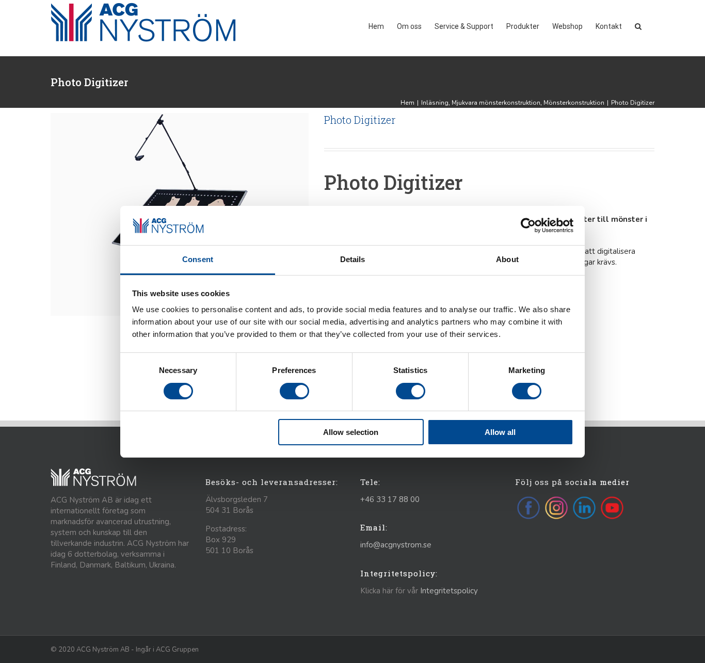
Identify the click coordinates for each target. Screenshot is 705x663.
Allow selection (350, 432)
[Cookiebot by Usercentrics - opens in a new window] (528, 225)
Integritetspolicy (449, 591)
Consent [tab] (197, 259)
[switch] (294, 391)
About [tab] (507, 259)
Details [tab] (352, 259)
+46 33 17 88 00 (390, 499)
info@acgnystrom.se (395, 545)
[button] (638, 25)
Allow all (500, 432)
